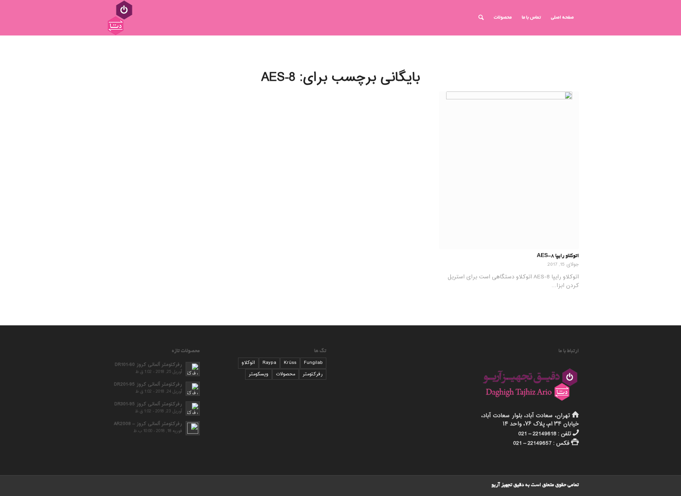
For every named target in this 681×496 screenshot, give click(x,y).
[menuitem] (562, 17)
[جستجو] (481, 17)
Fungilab (313, 363)
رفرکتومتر (313, 374)
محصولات (285, 374)
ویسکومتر (258, 374)
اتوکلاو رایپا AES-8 (558, 256)
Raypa (269, 363)
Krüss (290, 363)
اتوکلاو (248, 363)
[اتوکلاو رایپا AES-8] (509, 170)
